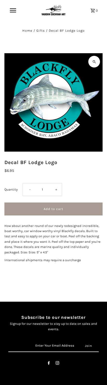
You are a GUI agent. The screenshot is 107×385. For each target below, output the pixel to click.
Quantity (11, 189)
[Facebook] (49, 364)
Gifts (40, 30)
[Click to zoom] (94, 61)
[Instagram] (57, 364)
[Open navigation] (13, 10)
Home (27, 30)
